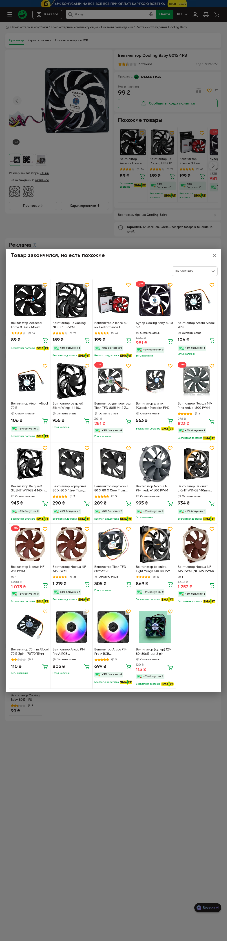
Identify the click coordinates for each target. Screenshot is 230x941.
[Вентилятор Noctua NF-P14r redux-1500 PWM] (155, 464)
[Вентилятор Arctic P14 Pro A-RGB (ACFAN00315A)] (72, 627)
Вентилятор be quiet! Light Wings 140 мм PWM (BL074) (154, 570)
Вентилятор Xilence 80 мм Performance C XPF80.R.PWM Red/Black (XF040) (112, 326)
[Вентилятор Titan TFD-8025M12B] (113, 544)
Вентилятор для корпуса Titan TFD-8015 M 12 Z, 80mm (112, 406)
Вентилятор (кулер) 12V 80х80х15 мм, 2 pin (153, 651)
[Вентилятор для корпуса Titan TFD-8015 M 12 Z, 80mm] (113, 381)
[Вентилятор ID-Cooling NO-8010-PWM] (72, 300)
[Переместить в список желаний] (45, 285)
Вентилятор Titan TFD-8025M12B (110, 569)
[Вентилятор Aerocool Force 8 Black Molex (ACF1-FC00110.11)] (30, 300)
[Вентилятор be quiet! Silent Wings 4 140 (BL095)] (72, 381)
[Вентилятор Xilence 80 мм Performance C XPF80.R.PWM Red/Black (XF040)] (113, 300)
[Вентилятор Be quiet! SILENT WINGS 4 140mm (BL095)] (30, 464)
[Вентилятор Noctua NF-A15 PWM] (30, 544)
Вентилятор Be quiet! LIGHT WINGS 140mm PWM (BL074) (194, 489)
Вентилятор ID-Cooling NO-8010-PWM (69, 325)
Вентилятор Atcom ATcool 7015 (196, 325)
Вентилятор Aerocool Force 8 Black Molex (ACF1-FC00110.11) (26, 326)
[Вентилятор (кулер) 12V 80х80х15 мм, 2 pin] (155, 627)
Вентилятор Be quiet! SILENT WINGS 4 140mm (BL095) (29, 489)
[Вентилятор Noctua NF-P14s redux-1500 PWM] (197, 381)
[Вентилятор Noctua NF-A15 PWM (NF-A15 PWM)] (197, 544)
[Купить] (45, 340)
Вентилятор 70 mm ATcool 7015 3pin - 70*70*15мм (30, 651)
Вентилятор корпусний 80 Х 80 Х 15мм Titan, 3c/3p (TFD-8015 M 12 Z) (70, 489)
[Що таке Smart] (42, 348)
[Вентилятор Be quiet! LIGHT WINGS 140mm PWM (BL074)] (197, 464)
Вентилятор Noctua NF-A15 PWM (28, 569)
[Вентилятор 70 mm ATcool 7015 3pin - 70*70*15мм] (30, 627)
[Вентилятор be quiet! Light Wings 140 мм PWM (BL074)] (155, 544)
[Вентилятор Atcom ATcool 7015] (197, 300)
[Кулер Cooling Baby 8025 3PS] (155, 300)
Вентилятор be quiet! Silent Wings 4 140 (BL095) (68, 406)
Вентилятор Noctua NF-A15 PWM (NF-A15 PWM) (196, 569)
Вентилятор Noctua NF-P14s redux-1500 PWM (195, 405)
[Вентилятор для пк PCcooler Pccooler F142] (155, 381)
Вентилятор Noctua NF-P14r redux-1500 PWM (153, 488)
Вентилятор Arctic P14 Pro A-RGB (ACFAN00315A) (69, 652)
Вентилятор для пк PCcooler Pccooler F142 (153, 405)
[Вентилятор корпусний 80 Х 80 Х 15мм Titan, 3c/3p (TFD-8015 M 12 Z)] (72, 464)
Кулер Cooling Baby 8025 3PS (154, 325)
